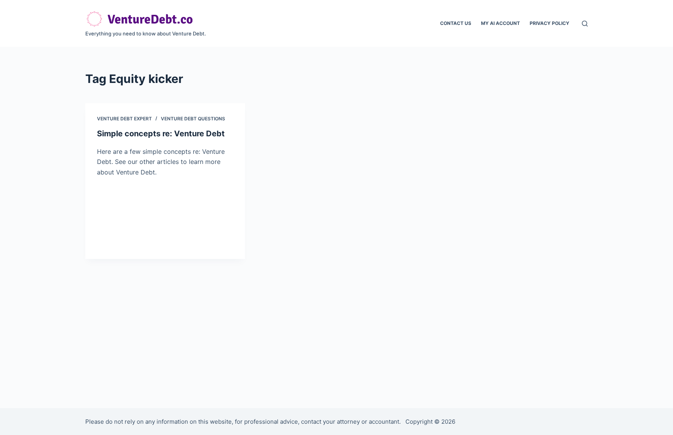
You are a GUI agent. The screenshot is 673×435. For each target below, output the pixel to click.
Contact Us (455, 23)
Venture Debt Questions (193, 119)
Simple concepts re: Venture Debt (161, 133)
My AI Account (500, 23)
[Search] (585, 23)
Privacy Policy (549, 23)
